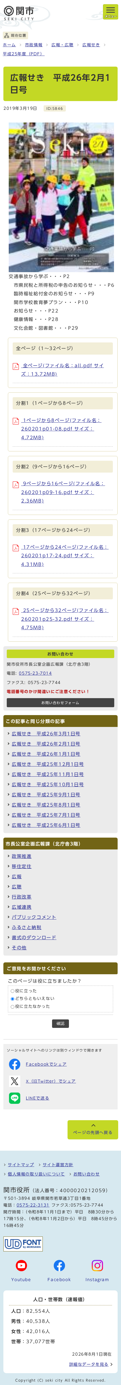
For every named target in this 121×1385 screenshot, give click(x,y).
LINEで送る (37, 1098)
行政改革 (22, 897)
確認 (60, 1023)
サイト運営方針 (58, 1165)
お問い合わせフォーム (60, 702)
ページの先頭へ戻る (93, 1133)
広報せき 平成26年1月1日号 (46, 754)
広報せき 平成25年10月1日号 (48, 784)
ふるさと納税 (27, 927)
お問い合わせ (86, 1174)
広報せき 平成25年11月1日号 (48, 774)
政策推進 (22, 856)
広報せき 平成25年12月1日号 (48, 764)
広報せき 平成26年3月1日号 (46, 733)
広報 (17, 876)
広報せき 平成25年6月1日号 (46, 825)
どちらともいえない (35, 999)
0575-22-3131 (33, 1205)
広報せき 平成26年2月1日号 (46, 744)
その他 (19, 947)
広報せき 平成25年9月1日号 (46, 794)
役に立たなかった (32, 1006)
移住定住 (22, 866)
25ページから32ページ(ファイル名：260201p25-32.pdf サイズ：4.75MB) (65, 619)
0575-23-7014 (35, 673)
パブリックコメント (34, 917)
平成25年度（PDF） (24, 54)
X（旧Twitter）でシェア (51, 1081)
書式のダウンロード (34, 937)
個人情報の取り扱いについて (36, 1174)
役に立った (26, 991)
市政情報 (33, 45)
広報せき (91, 45)
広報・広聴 (62, 45)
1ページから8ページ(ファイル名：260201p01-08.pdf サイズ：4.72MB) (61, 429)
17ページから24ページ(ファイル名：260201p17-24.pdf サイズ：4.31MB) (65, 556)
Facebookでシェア (46, 1064)
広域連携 (22, 907)
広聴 (17, 886)
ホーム (9, 45)
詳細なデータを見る (89, 1364)
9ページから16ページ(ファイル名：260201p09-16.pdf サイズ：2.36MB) (63, 492)
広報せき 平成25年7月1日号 (46, 815)
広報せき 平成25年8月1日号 (46, 805)
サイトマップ (21, 1165)
